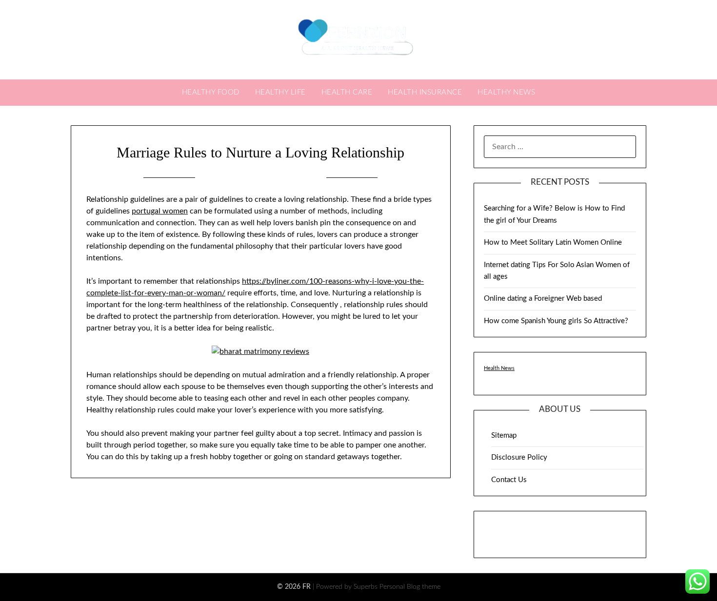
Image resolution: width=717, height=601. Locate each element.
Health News (499, 368)
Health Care (347, 92)
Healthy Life (280, 92)
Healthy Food (210, 92)
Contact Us (509, 480)
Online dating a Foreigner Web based (543, 298)
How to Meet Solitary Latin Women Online (553, 242)
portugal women (160, 211)
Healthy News (506, 92)
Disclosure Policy (519, 457)
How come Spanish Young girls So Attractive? (556, 321)
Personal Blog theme (409, 586)
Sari (310, 177)
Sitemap (504, 435)
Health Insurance (425, 92)
